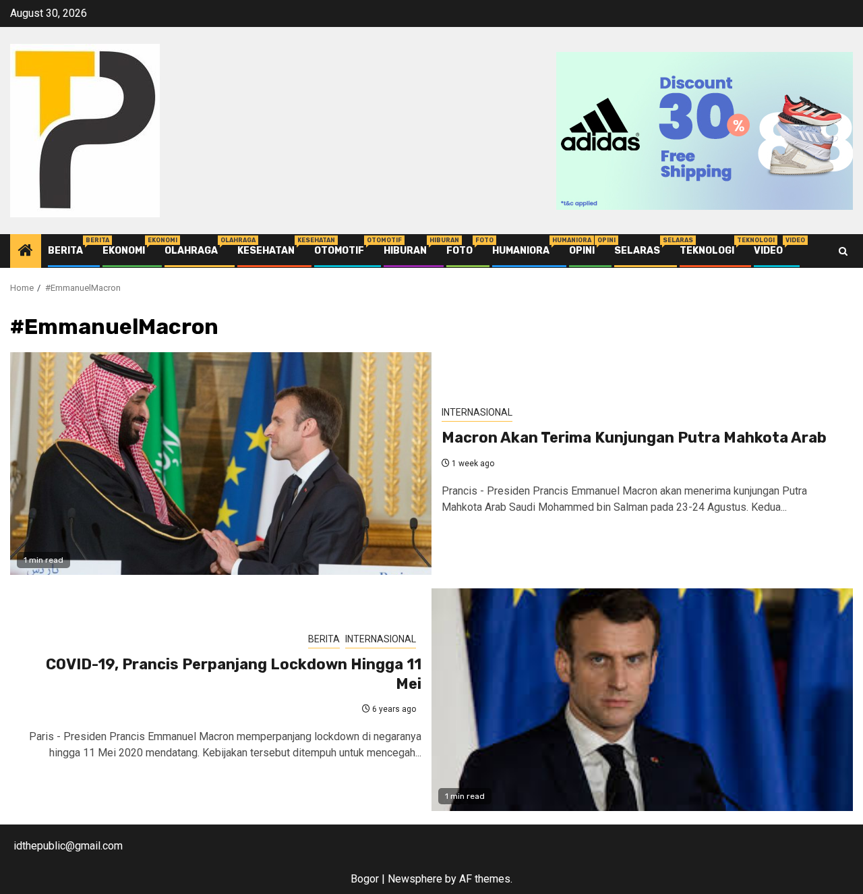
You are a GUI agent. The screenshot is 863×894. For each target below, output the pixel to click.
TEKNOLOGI (707, 250)
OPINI (582, 250)
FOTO (459, 250)
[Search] (843, 251)
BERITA (65, 250)
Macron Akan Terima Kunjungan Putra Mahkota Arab (634, 437)
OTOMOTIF (339, 250)
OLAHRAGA (191, 250)
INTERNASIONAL (477, 412)
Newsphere (415, 878)
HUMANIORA (520, 250)
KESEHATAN (266, 250)
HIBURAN (405, 250)
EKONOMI (123, 250)
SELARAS (637, 250)
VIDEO (768, 250)
